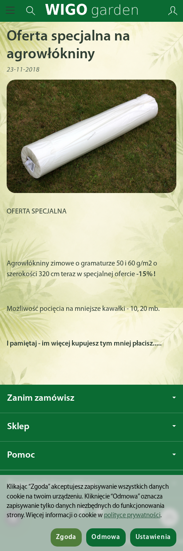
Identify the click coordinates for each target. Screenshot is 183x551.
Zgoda (66, 537)
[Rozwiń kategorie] (10, 10)
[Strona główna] (91, 10)
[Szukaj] (30, 10)
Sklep (18, 426)
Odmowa (106, 537)
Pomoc (21, 455)
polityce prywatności (132, 515)
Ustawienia (153, 537)
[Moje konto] (173, 10)
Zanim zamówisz (40, 398)
